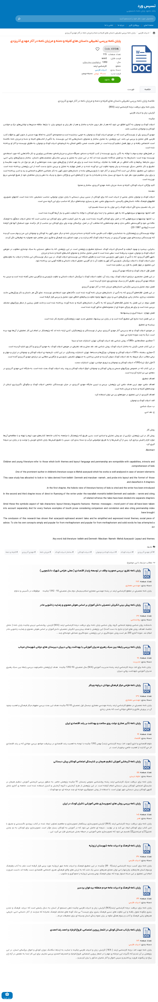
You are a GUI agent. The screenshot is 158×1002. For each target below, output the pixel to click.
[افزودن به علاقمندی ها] (97, 49)
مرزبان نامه (44, 552)
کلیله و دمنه (11, 552)
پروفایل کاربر (134, 25)
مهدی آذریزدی (28, 552)
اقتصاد (137, 738)
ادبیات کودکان (84, 552)
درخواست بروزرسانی (92, 62)
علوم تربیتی (134, 776)
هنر (138, 818)
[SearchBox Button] (19, 18)
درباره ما (121, 25)
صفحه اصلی (148, 25)
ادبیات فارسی (101, 70)
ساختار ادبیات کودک (63, 552)
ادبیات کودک (126, 552)
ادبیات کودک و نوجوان (105, 552)
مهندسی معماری (132, 585)
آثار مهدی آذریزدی (145, 552)
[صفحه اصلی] (154, 33)
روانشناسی (135, 619)
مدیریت (136, 661)
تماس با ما (109, 25)
